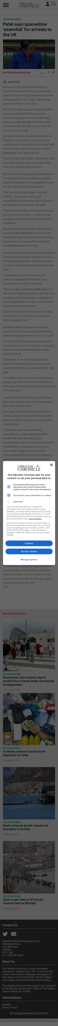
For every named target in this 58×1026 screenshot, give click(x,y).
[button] (29, 502)
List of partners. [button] (35, 518)
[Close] (51, 465)
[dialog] (29, 513)
